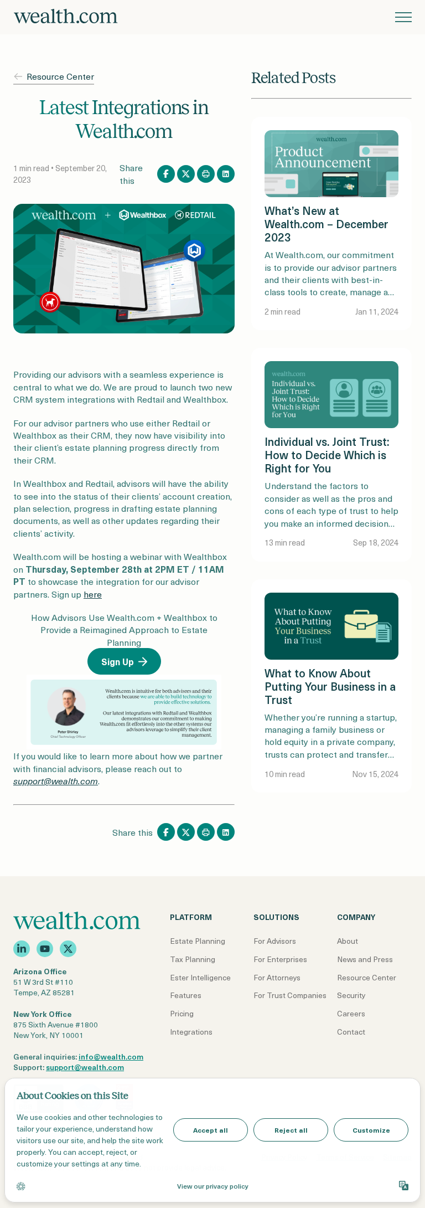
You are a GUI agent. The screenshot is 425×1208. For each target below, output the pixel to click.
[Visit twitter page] (68, 948)
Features (185, 995)
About (347, 941)
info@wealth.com (111, 1056)
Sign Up (117, 661)
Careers (351, 1013)
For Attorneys (276, 977)
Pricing (182, 1013)
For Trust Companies (289, 995)
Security (351, 995)
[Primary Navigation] (403, 17)
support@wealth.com (85, 1067)
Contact (351, 1031)
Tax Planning (192, 959)
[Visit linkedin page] (21, 948)
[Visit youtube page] (45, 948)
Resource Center (60, 76)
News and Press (365, 959)
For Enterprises (280, 959)
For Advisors (274, 941)
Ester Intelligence (200, 977)
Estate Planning (197, 941)
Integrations (191, 1031)
